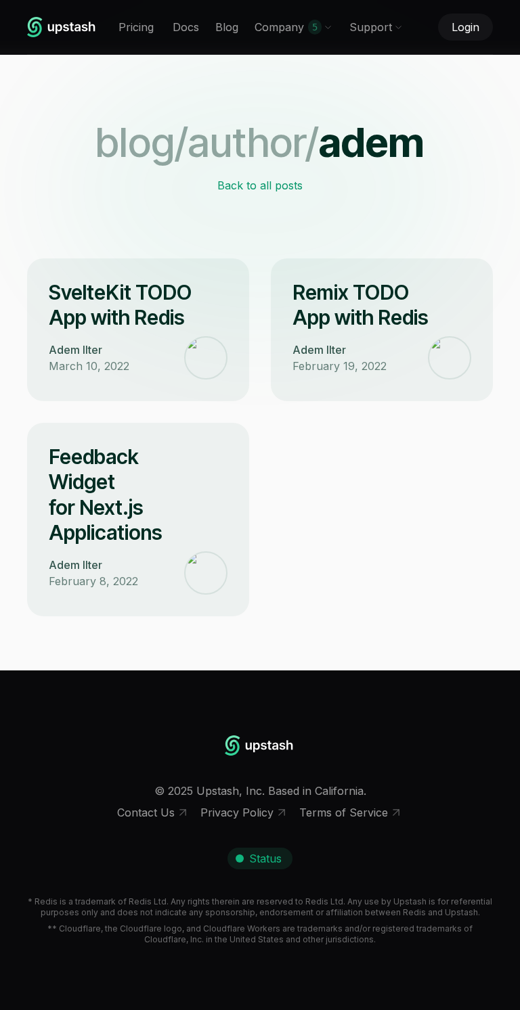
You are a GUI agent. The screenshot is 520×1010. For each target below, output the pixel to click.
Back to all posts (260, 185)
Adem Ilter (75, 350)
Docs (186, 27)
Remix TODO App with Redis (360, 305)
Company (286, 27)
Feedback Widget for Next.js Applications (105, 494)
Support (370, 27)
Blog (226, 27)
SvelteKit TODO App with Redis (120, 305)
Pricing (136, 27)
